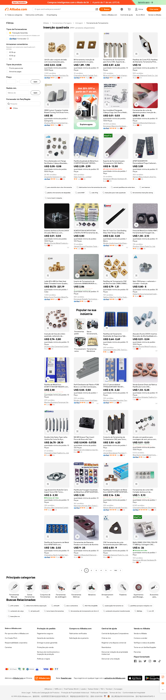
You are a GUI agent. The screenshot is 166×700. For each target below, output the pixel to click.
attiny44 (56, 606)
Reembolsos (106, 647)
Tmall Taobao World (71, 689)
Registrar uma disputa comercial (114, 643)
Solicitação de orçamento (79, 638)
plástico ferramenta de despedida (58, 193)
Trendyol (109, 689)
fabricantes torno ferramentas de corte (92, 187)
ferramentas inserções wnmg (143, 193)
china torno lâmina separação (36, 606)
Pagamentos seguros (45, 633)
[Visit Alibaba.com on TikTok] (159, 661)
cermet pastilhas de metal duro (124, 187)
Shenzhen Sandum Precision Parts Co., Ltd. (56, 75)
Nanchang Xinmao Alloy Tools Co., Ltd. (86, 506)
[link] (163, 677)
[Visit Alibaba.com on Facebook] (135, 661)
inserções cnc (15, 616)
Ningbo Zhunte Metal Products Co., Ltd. (56, 243)
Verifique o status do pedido (144, 643)
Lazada (83, 689)
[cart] (129, 10)
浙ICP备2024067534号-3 (145, 696)
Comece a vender (140, 638)
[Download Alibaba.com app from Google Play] (153, 678)
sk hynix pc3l (35, 611)
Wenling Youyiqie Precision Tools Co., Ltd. (115, 400)
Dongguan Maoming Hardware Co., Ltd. (115, 126)
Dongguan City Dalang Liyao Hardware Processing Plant (86, 450)
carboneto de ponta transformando (118, 611)
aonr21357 (81, 193)
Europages (118, 689)
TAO (102, 689)
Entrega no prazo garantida (47, 643)
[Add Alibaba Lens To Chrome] (43, 678)
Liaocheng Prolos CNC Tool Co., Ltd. (115, 350)
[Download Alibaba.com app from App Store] (135, 678)
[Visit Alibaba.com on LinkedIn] (140, 661)
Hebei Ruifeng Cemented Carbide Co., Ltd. (145, 294)
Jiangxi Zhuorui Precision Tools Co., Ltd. (86, 246)
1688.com (58, 689)
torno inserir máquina (54, 198)
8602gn (139, 611)
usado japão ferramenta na (114, 606)
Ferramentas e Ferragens (62, 23)
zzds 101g (95, 193)
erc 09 (151, 611)
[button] (96, 9)
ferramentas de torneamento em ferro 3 (85, 611)
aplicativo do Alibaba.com (114, 678)
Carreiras (8, 647)
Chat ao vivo (106, 638)
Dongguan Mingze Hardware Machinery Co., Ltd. (115, 179)
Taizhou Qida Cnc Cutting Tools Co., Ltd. (115, 297)
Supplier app (66, 678)
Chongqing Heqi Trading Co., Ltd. (56, 453)
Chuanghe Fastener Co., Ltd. (55, 177)
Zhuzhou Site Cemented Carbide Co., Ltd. (56, 508)
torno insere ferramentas (55, 611)
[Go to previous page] (81, 570)
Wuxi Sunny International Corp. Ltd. (145, 455)
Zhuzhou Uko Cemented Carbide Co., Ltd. (56, 346)
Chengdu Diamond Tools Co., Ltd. (145, 75)
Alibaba (46, 23)
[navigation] (23, 297)
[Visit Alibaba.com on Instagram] (149, 661)
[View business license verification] (105, 696)
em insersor (146, 187)
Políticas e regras (43, 659)
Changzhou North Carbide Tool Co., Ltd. (86, 75)
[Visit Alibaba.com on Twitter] (145, 661)
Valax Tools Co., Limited (82, 177)
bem (35, 82)
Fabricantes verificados (78, 633)
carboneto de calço (17, 611)
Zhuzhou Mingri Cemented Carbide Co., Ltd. (56, 123)
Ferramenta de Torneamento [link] (97, 23)
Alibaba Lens (18, 678)
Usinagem (79, 23)
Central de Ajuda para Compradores (115, 633)
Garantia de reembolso (45, 638)
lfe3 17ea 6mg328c (91, 606)
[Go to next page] (120, 570)
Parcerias (137, 652)
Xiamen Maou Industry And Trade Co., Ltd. (145, 177)
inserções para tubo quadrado (115, 193)
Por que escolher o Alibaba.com (17, 633)
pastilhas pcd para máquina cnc (141, 606)
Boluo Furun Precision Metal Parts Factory (56, 297)
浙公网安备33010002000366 (122, 696)
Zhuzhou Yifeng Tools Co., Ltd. (144, 246)
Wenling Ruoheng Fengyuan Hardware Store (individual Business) (56, 402)
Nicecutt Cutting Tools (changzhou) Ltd (115, 75)
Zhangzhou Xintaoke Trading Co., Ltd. (145, 397)
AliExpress (48, 689)
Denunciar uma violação (111, 659)
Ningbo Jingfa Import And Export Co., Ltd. (115, 243)
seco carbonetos (72, 606)
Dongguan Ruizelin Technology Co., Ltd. (86, 299)
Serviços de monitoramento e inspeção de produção (48, 653)
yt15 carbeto (14, 606)
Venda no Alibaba (140, 633)
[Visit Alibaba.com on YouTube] (154, 661)
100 (115, 570)
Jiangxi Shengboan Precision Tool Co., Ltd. (115, 453)
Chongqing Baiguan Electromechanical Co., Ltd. (145, 508)
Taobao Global (93, 689)
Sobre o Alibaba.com (13, 628)
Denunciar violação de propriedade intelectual (115, 653)
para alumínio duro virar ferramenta (59, 187)
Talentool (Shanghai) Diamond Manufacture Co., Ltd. (145, 123)
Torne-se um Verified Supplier (145, 647)
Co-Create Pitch (11, 638)
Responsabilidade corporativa (16, 643)
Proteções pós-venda (45, 647)
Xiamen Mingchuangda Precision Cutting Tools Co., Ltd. (115, 508)
